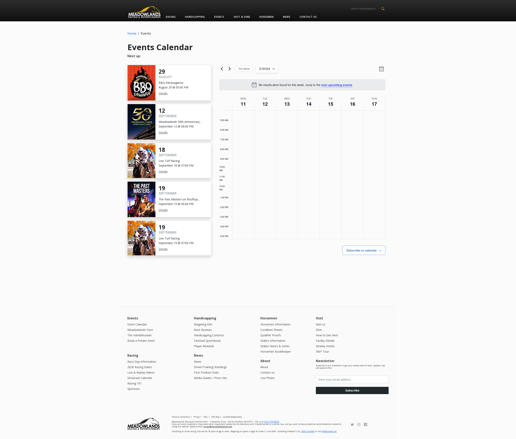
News (286, 17)
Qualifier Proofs (270, 335)
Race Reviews (203, 330)
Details (163, 93)
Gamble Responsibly (232, 417)
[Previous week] (221, 68)
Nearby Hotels (325, 346)
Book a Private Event (141, 341)
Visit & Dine (242, 17)
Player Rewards (204, 346)
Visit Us (320, 324)
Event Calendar (137, 324)
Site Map (215, 417)
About (264, 367)
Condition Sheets (271, 330)
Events (219, 17)
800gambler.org (329, 431)
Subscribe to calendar (361, 250)
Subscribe (352, 390)
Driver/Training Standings (210, 367)
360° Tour (322, 351)
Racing (171, 17)
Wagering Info (203, 324)
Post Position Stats (206, 372)
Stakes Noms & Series (275, 346)
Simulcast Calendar (139, 378)
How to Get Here (327, 335)
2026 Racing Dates (139, 367)
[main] (302, 179)
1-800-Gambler (308, 431)
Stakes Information (272, 341)
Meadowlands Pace (140, 330)
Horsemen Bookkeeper (275, 351)
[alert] (302, 84)
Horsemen (266, 17)
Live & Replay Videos (141, 372)
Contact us (308, 17)
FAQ (206, 417)
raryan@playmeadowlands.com (218, 426)
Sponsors (133, 389)
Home (131, 33)
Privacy (196, 417)
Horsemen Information (275, 324)
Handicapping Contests (209, 335)
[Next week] (229, 68)
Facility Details (325, 341)
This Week (244, 68)
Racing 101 (134, 383)
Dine (319, 330)
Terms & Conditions (181, 417)
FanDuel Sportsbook (207, 341)
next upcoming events (336, 85)
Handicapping (195, 17)
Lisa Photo (267, 378)
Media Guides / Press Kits (210, 378)
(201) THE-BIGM (271, 421)
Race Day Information (141, 361)
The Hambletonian (139, 335)
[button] (383, 8)
